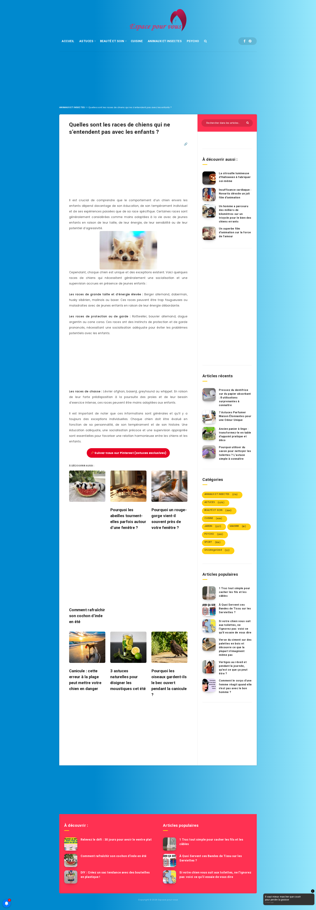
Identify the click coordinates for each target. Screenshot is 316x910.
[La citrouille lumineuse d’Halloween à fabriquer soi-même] (209, 178)
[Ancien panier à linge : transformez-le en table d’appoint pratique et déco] (209, 433)
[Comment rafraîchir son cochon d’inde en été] (70, 860)
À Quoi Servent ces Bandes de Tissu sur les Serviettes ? (235, 608)
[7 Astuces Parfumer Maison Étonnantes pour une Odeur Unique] (209, 417)
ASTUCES (86, 41)
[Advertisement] (158, 76)
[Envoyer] (248, 122)
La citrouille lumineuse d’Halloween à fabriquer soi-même (235, 177)
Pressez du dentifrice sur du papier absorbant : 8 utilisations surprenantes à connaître (235, 397)
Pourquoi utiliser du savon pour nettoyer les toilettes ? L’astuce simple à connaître (235, 453)
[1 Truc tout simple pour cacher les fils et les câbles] (209, 593)
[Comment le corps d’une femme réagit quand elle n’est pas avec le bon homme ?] (209, 685)
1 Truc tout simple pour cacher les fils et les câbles (234, 592)
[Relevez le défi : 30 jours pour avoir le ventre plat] (70, 844)
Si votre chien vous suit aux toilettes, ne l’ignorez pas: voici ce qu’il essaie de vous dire (235, 627)
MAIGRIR (238, 526)
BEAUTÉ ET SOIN (112, 41)
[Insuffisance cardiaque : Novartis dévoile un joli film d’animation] (209, 194)
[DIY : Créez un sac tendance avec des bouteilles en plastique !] (70, 877)
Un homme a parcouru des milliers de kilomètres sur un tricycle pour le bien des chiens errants (235, 214)
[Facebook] (244, 41)
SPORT (212, 542)
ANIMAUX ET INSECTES (165, 41)
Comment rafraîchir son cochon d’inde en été (113, 856)
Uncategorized (216, 550)
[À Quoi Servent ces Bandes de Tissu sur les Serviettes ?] (209, 609)
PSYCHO (193, 41)
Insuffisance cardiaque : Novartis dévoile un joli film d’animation (235, 193)
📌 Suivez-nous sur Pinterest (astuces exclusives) (128, 453)
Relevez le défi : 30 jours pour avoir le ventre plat (116, 839)
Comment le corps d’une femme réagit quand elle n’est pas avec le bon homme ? (235, 686)
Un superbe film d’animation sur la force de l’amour (235, 232)
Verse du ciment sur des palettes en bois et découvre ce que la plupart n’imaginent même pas (235, 647)
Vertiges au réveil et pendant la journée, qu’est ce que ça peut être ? (233, 668)
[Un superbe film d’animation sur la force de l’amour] (209, 233)
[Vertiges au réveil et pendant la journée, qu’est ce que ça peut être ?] (209, 666)
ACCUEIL (68, 41)
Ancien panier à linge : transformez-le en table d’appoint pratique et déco (235, 434)
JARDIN (212, 526)
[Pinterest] (250, 41)
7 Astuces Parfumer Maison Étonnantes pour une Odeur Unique (235, 416)
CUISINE (137, 41)
